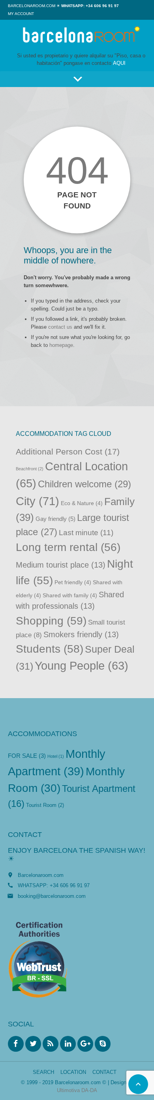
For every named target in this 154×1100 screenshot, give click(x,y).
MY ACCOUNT (21, 13)
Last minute (86, 532)
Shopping (51, 620)
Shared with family (70, 595)
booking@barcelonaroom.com (52, 896)
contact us (60, 327)
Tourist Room (45, 805)
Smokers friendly (81, 634)
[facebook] (16, 1044)
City (37, 500)
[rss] (50, 1044)
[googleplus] (85, 1044)
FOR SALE (27, 755)
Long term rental (68, 547)
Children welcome (84, 484)
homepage (61, 345)
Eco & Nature (82, 503)
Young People (81, 665)
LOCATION (73, 1072)
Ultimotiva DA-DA (77, 1090)
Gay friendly (55, 519)
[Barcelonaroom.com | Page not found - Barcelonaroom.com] (81, 35)
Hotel (55, 756)
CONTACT (104, 1072)
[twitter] (33, 1044)
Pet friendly (72, 582)
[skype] (103, 1044)
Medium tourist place (60, 564)
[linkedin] (68, 1044)
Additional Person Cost (68, 451)
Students (49, 649)
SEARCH (43, 1072)
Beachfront (29, 468)
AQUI (119, 63)
